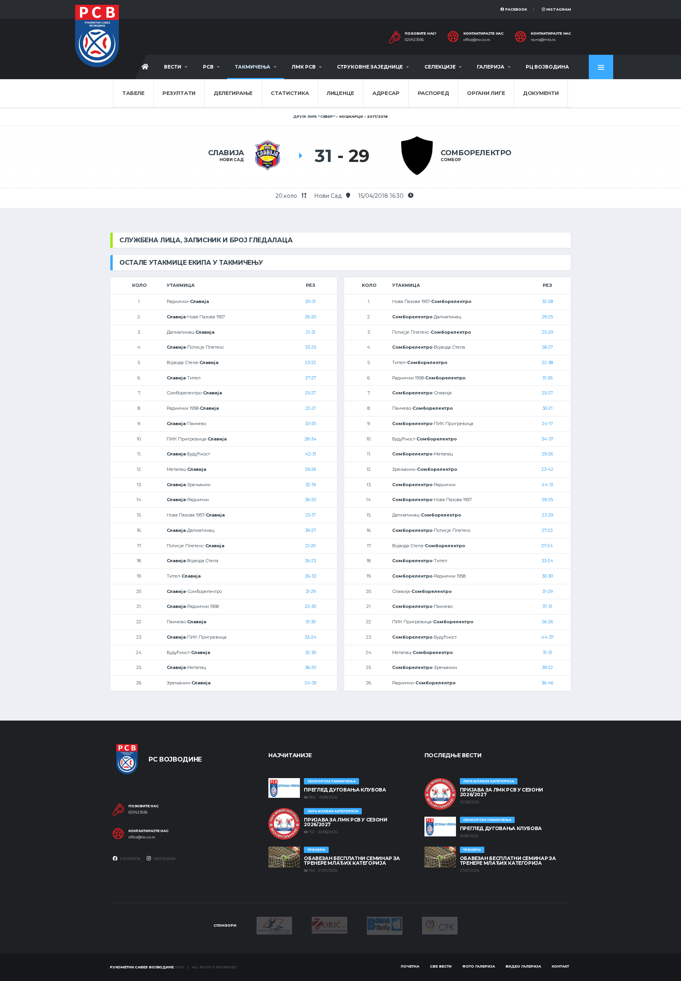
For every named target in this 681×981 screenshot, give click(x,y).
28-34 (310, 439)
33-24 (310, 637)
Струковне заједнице (370, 67)
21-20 (310, 545)
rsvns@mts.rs (543, 40)
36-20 (310, 499)
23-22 (310, 362)
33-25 (310, 347)
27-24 (547, 545)
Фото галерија (478, 966)
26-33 (310, 576)
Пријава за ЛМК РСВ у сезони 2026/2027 (345, 822)
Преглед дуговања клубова (345, 790)
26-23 (310, 560)
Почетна (410, 966)
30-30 (547, 576)
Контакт (560, 966)
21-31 (310, 332)
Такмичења (252, 67)
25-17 (310, 515)
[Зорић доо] (329, 924)
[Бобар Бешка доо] (384, 925)
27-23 (547, 530)
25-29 (547, 332)
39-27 (310, 530)
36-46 (547, 683)
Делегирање (233, 93)
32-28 (547, 301)
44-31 (547, 484)
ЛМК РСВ (304, 67)
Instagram (558, 9)
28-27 (547, 347)
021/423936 (414, 40)
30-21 (547, 408)
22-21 (310, 408)
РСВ (208, 67)
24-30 (310, 683)
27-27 (310, 378)
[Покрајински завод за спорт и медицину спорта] (274, 925)
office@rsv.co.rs (476, 40)
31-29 (310, 591)
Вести (172, 67)
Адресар (386, 93)
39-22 (547, 667)
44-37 (547, 637)
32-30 (310, 652)
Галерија (490, 67)
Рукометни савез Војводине (142, 967)
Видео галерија (523, 966)
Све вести (441, 966)
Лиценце (340, 93)
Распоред (433, 93)
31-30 (310, 621)
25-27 (310, 393)
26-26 (547, 621)
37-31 (547, 606)
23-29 (547, 515)
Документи (541, 93)
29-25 (547, 317)
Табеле (133, 93)
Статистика (290, 93)
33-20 (310, 423)
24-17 (547, 423)
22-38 (547, 362)
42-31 (310, 454)
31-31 (547, 652)
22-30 (310, 606)
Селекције (440, 67)
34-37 (547, 439)
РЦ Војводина (547, 67)
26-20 (310, 317)
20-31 (310, 301)
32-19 (310, 484)
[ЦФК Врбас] (440, 925)
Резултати (178, 93)
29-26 (310, 469)
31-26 (547, 378)
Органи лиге (486, 93)
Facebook (515, 9)
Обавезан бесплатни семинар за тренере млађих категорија (352, 860)
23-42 (547, 469)
